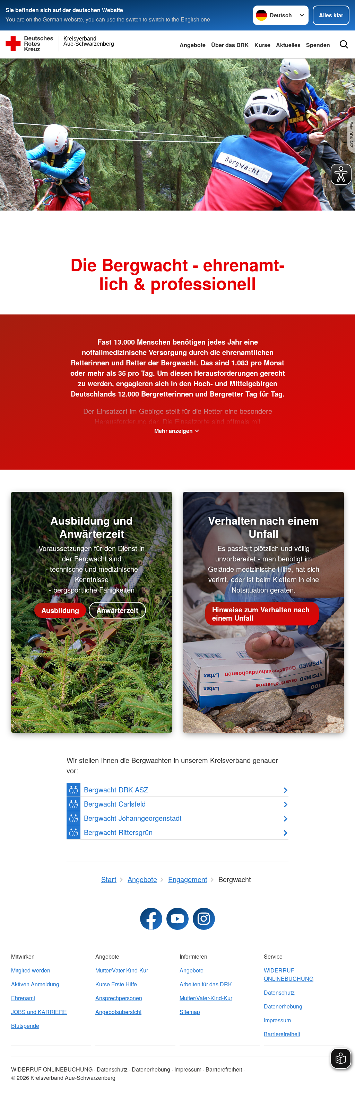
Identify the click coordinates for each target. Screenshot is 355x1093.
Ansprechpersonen (118, 998)
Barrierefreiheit (282, 1034)
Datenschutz (279, 992)
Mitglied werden (30, 970)
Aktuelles (288, 45)
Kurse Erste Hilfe (116, 984)
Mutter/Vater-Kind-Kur (121, 970)
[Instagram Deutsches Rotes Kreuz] (204, 919)
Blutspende (25, 1026)
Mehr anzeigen (173, 431)
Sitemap (190, 1012)
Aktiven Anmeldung (35, 984)
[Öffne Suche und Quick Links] (343, 44)
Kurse (262, 45)
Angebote (193, 45)
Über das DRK (230, 45)
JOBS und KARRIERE (39, 1012)
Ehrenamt (23, 998)
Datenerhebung (283, 1006)
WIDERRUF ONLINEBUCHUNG (288, 974)
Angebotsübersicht (118, 1012)
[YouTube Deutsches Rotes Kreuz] (177, 919)
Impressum (277, 1020)
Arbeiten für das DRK (206, 984)
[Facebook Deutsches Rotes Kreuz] (151, 919)
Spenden (318, 45)
